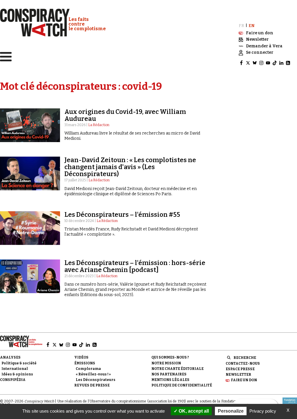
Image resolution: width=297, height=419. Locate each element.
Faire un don (244, 380)
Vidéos (81, 357)
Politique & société (19, 363)
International (14, 369)
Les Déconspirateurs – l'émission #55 (122, 215)
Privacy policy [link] (262, 411)
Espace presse (240, 369)
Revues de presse (92, 385)
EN (252, 25)
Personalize (231, 411)
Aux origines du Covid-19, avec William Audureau (125, 115)
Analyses (10, 357)
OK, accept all (193, 411)
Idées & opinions (17, 374)
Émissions (84, 363)
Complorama (88, 369)
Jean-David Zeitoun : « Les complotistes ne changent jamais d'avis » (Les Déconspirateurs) (130, 167)
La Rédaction (98, 125)
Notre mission (166, 363)
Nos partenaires (168, 374)
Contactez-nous (243, 363)
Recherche (244, 358)
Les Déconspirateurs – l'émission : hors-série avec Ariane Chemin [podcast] (134, 266)
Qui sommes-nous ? (170, 357)
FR (241, 25)
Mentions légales (170, 380)
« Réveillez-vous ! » (93, 374)
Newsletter (238, 375)
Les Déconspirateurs (95, 380)
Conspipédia (13, 380)
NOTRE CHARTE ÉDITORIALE (177, 369)
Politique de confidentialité (181, 385)
